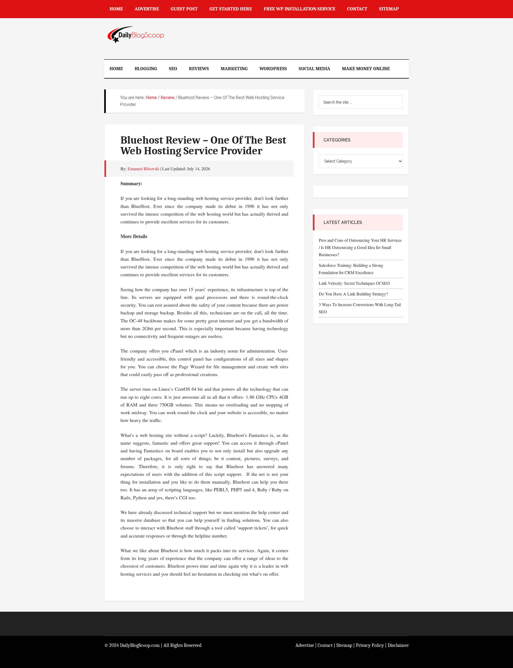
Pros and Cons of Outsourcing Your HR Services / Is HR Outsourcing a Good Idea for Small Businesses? (360, 247)
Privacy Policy (370, 645)
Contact (325, 645)
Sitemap (344, 645)
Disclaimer (398, 645)
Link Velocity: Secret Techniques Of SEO (354, 283)
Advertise (305, 645)
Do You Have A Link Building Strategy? (353, 294)
